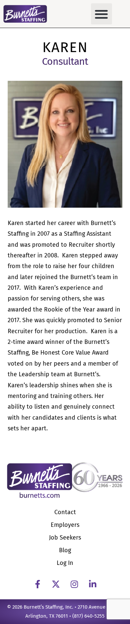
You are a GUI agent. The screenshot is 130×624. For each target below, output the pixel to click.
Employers (65, 525)
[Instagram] (74, 584)
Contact (65, 512)
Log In (65, 563)
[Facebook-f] (37, 584)
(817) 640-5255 (88, 616)
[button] (101, 13)
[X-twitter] (56, 584)
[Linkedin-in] (92, 584)
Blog (65, 550)
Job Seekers (65, 537)
